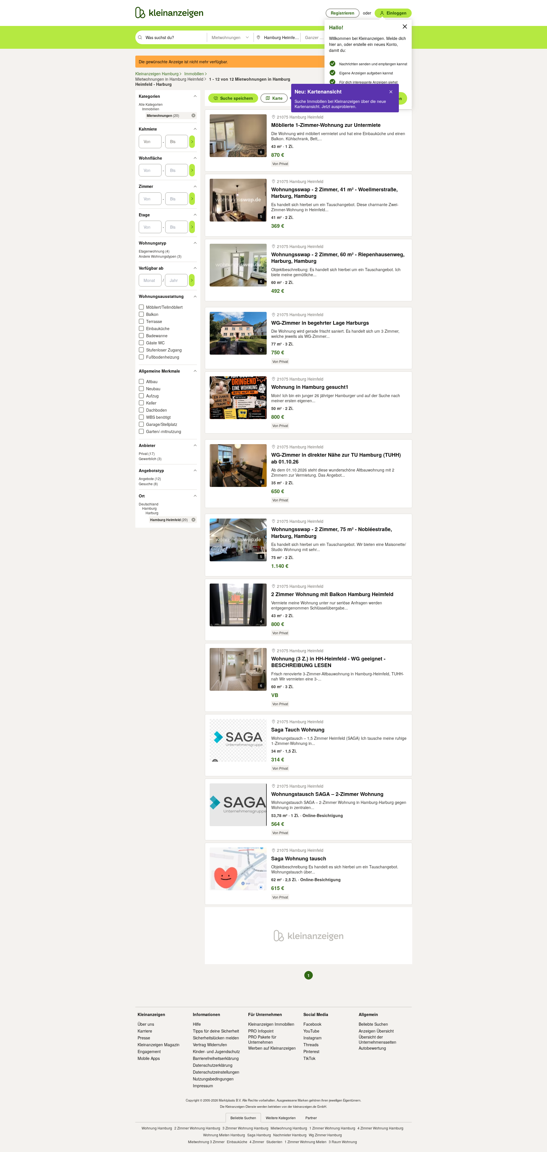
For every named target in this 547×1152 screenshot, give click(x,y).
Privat (143, 453)
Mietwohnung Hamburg (289, 1127)
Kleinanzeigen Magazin (158, 1044)
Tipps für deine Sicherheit (216, 1031)
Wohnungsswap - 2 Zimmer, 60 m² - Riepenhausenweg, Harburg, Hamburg (338, 258)
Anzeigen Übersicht (376, 1031)
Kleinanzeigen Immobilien (271, 1024)
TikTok (309, 1058)
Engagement (149, 1051)
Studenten (274, 1141)
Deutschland (148, 503)
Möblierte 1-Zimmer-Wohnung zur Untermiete (326, 125)
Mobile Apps (149, 1058)
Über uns (146, 1024)
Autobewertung (372, 1048)
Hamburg (149, 508)
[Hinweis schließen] (390, 91)
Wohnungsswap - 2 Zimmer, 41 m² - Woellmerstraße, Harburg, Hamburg (334, 193)
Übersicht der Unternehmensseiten (377, 1039)
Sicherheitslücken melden (216, 1038)
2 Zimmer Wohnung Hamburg (197, 1127)
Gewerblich (147, 458)
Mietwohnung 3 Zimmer (206, 1141)
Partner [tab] (311, 1117)
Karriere (145, 1031)
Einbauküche (237, 1141)
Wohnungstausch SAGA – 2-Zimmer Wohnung (327, 794)
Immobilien (150, 108)
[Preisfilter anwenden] (192, 141)
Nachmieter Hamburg (290, 1134)
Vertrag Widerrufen (210, 1044)
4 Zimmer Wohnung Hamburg (380, 1127)
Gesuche (146, 483)
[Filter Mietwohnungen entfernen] (193, 115)
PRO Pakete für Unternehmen (262, 1039)
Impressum (203, 1085)
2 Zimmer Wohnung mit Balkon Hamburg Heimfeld (332, 594)
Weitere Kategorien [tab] (281, 1117)
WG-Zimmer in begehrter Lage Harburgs (320, 323)
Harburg (152, 512)
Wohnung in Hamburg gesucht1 (309, 387)
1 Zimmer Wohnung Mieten (305, 1141)
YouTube (311, 1031)
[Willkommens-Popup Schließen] (404, 26)
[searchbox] (175, 37)
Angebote (146, 478)
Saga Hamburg (259, 1134)
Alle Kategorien (151, 104)
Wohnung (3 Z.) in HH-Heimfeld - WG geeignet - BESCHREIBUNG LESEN (328, 662)
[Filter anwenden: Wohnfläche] (192, 170)
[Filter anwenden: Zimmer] (192, 198)
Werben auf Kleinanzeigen (272, 1048)
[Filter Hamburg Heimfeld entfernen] (193, 519)
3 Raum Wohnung (343, 1141)
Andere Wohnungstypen (157, 256)
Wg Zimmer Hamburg (325, 1134)
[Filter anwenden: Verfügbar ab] (192, 280)
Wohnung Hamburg (157, 1127)
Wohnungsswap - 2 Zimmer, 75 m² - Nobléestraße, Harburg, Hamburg (331, 532)
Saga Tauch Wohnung (297, 729)
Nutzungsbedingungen (213, 1079)
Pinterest (311, 1051)
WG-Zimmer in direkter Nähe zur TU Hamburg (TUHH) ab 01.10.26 (336, 458)
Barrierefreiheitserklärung (216, 1058)
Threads (311, 1044)
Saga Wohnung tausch (298, 858)
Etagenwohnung (151, 251)
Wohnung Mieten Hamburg (224, 1134)
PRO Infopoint (261, 1031)
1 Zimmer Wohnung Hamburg (332, 1127)
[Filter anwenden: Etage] (192, 227)
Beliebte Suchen (373, 1024)
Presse (144, 1038)
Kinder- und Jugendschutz (216, 1051)
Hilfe (197, 1024)
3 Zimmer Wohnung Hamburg (245, 1127)
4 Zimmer (257, 1141)
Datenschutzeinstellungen (216, 1072)
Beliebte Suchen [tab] (243, 1117)
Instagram (312, 1038)
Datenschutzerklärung (212, 1065)
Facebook (312, 1024)
